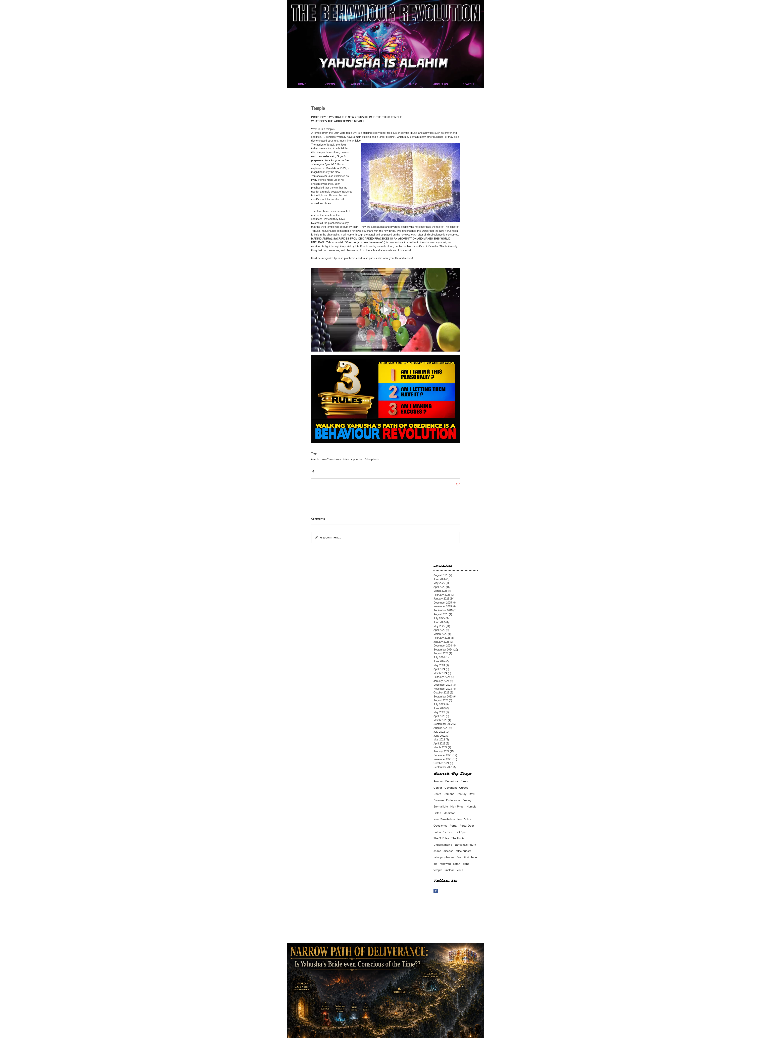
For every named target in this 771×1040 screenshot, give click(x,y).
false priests (372, 459)
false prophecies (352, 459)
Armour (438, 781)
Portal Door (467, 825)
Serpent (448, 832)
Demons (449, 793)
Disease (438, 800)
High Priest (457, 806)
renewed (445, 863)
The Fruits (457, 838)
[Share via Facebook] (313, 472)
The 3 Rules (441, 838)
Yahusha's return (465, 844)
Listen (437, 813)
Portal (453, 825)
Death (437, 793)
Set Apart (461, 832)
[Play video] (385, 310)
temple (315, 459)
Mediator (449, 813)
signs (466, 863)
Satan (437, 832)
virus (460, 870)
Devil (472, 793)
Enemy (466, 800)
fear (459, 857)
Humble (471, 806)
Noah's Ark (464, 819)
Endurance (453, 800)
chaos (437, 850)
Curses (463, 787)
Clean (464, 781)
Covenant (451, 787)
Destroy (461, 793)
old (435, 863)
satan (456, 863)
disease (448, 850)
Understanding (442, 844)
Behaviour (451, 781)
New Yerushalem (331, 459)
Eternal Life (440, 806)
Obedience (440, 825)
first (466, 857)
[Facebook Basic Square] (435, 891)
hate (474, 857)
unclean (450, 870)
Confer (437, 787)
